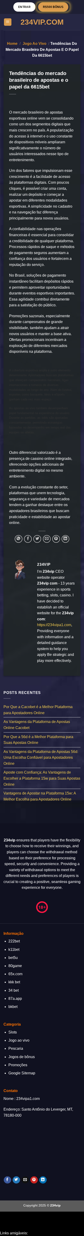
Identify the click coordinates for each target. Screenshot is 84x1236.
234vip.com (42, 22)
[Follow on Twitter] (16, 1180)
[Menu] (8, 22)
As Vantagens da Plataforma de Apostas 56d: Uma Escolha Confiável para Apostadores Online (41, 757)
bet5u (13, 958)
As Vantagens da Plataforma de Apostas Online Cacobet (37, 725)
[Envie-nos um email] (25, 1180)
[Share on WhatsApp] (18, 539)
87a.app (15, 999)
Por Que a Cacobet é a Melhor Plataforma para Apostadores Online (38, 710)
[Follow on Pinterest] (34, 1180)
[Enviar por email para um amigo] (47, 539)
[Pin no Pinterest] (56, 539)
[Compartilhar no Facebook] (28, 539)
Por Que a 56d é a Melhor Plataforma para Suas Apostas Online (38, 740)
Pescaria (15, 1048)
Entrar (24, 6)
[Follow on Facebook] (7, 1180)
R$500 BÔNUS (53, 6)
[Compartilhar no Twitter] (37, 539)
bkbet (13, 1007)
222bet (14, 941)
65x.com (15, 974)
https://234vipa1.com (54, 625)
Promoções (17, 1065)
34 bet (13, 990)
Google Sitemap (21, 1073)
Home (12, 44)
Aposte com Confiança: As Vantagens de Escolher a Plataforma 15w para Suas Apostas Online (42, 778)
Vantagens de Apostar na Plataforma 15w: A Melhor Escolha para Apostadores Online (40, 796)
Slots (12, 1032)
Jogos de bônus (21, 1057)
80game (15, 966)
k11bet (13, 950)
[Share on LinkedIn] (65, 539)
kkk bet (14, 982)
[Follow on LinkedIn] (42, 1180)
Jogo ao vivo (34, 44)
